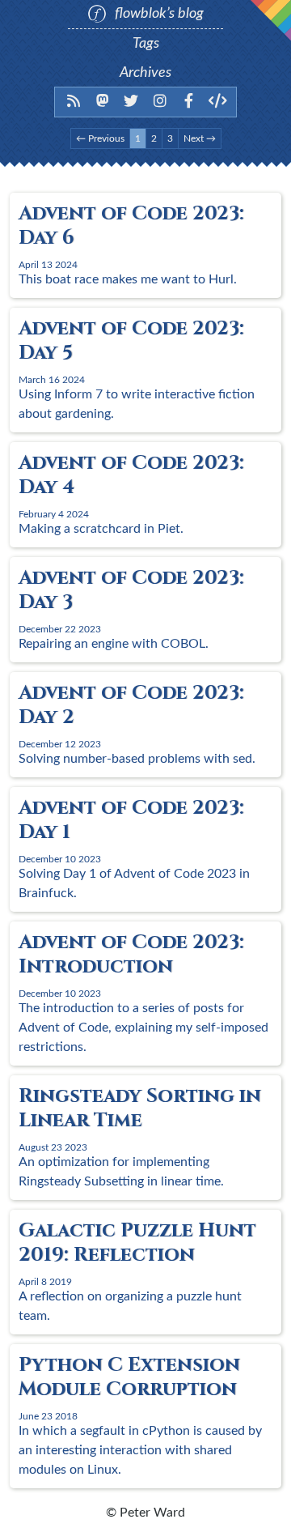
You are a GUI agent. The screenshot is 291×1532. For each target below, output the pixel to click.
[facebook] (188, 100)
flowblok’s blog (158, 13)
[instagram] (160, 100)
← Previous (100, 138)
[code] (218, 100)
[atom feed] (74, 100)
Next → (199, 138)
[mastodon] (103, 100)
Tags (146, 43)
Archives (145, 73)
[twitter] (131, 100)
